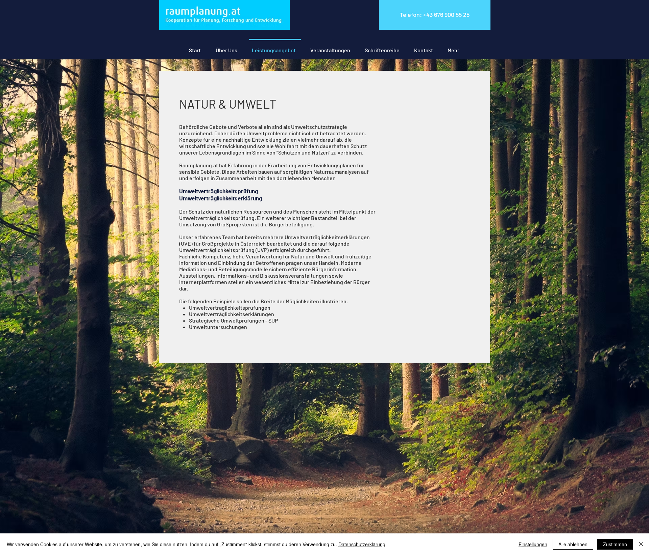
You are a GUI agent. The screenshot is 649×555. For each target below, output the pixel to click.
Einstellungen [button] (533, 544)
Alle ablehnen (572, 544)
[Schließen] (641, 544)
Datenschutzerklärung (361, 544)
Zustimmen (615, 544)
